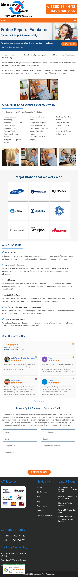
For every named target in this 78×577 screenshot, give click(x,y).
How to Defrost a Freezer (65, 504)
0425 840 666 (63, 11)
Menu (3, 20)
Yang (50, 358)
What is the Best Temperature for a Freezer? (65, 519)
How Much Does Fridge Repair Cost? (67, 497)
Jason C (51, 380)
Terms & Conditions (45, 515)
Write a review (19, 350)
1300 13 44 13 (62, 6)
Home (39, 487)
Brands (39, 497)
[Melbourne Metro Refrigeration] (16, 9)
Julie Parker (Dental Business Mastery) (23, 358)
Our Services (42, 492)
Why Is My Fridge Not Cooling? (67, 511)
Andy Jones (15, 380)
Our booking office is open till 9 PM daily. (12, 47)
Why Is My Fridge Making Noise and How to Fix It (67, 489)
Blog (38, 501)
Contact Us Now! (69, 44)
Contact (40, 511)
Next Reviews (39, 401)
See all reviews (9, 350)
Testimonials (42, 506)
